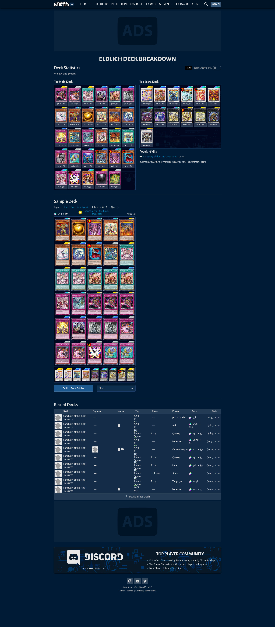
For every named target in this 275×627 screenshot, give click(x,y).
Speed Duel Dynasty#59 (76, 207)
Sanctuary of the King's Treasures (160, 156)
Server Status (150, 591)
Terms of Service (126, 591)
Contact (139, 591)
